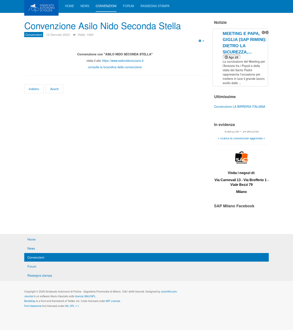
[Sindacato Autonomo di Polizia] (41, 6)
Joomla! (28, 296)
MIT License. (113, 301)
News (84, 6)
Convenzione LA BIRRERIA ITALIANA (239, 106)
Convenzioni (106, 6)
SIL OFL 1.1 (72, 306)
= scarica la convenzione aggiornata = (241, 136)
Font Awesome (33, 306)
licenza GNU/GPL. (85, 296)
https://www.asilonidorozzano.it (122, 60)
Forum (128, 6)
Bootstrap (29, 301)
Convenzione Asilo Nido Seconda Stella (102, 25)
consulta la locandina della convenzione (115, 67)
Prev (263, 32)
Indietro (34, 89)
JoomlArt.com (169, 291)
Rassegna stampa (154, 6)
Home (69, 6)
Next (267, 32)
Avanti (54, 89)
